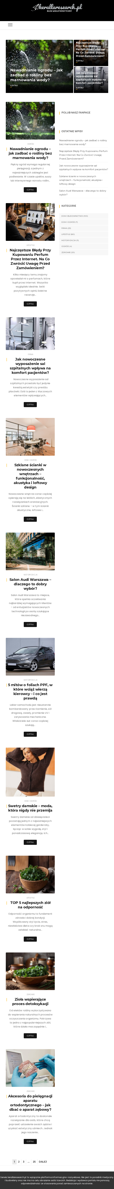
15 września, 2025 (43, 889)
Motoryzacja (30, 574)
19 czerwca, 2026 (43, 236)
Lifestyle (31, 245)
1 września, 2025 (44, 1082)
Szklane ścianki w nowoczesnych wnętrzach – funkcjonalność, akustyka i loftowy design (30, 476)
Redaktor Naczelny (23, 236)
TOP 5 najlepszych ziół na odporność (30, 905)
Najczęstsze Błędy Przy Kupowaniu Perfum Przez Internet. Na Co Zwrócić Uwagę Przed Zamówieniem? (91, 49)
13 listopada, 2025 (43, 566)
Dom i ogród (30, 460)
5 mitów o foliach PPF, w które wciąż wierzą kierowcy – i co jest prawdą (30, 691)
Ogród (14, 64)
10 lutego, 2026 (44, 451)
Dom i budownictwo (72, 216)
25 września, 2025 (43, 792)
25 (34, 1161)
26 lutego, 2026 (44, 345)
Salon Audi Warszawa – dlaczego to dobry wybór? (30, 584)
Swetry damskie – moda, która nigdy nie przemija (30, 808)
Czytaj (14, 85)
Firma (79, 69)
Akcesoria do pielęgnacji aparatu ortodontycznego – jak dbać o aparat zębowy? (30, 1103)
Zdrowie (31, 994)
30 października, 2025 (41, 671)
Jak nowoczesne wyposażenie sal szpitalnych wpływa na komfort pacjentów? (30, 366)
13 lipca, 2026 (45, 135)
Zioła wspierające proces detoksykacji (30, 1001)
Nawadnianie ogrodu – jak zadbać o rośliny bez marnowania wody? (36, 75)
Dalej (43, 1161)
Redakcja (19, 135)
